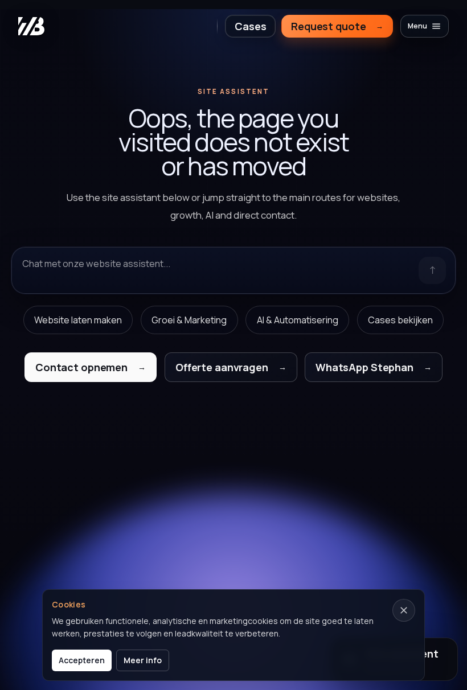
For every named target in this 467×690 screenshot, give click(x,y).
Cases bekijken (400, 320)
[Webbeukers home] (31, 26)
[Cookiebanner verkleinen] (403, 610)
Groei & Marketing (189, 320)
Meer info (143, 660)
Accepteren (82, 660)
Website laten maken (78, 320)
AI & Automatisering (297, 320)
